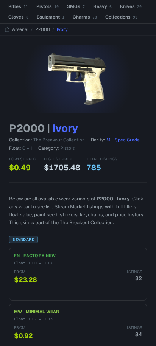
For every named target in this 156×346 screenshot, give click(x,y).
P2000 (42, 29)
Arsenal (20, 29)
